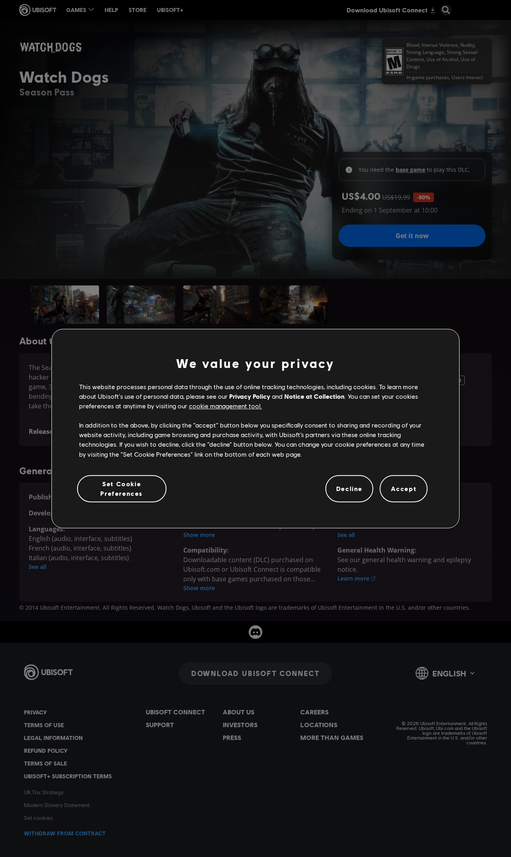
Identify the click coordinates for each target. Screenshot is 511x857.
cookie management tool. (225, 406)
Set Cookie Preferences (121, 488)
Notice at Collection (314, 396)
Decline (349, 488)
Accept (404, 488)
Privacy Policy (249, 396)
